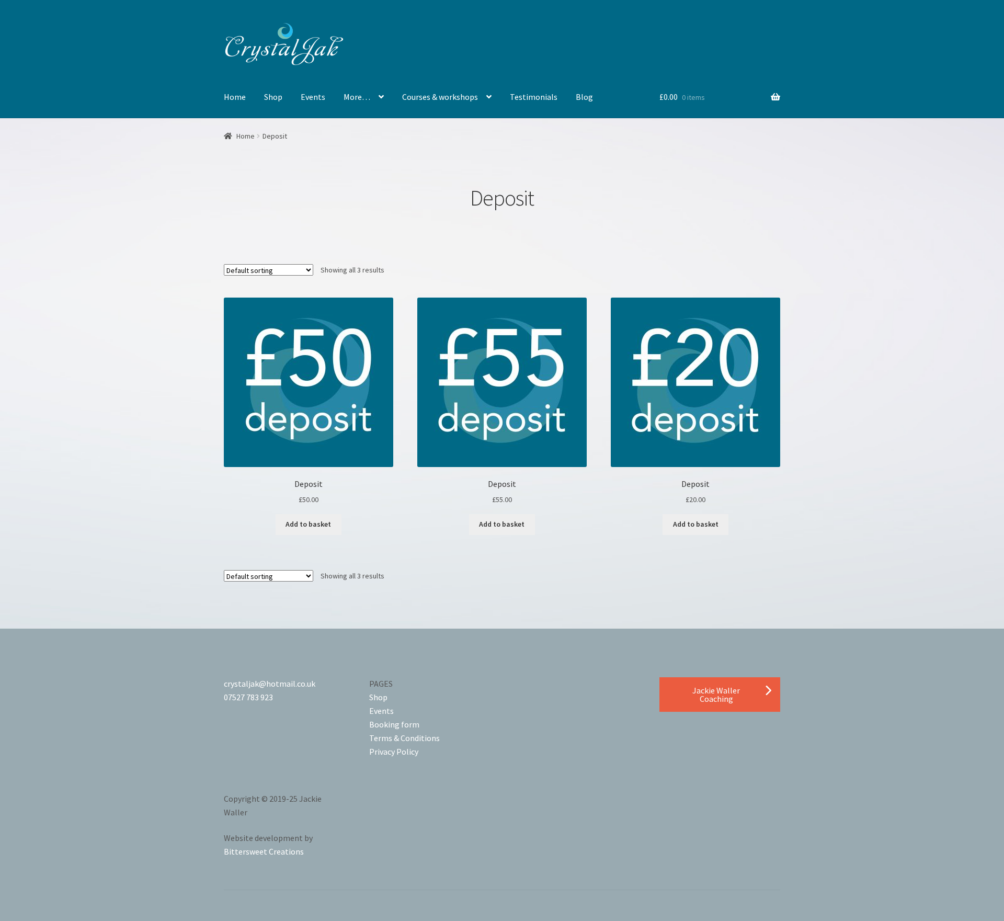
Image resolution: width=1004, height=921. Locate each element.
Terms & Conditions (404, 738)
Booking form (394, 724)
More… (357, 97)
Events (313, 97)
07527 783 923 (248, 697)
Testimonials (533, 97)
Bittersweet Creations (264, 851)
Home (235, 97)
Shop (273, 97)
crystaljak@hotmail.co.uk (269, 683)
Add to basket (308, 524)
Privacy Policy (393, 751)
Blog (584, 97)
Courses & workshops (440, 97)
